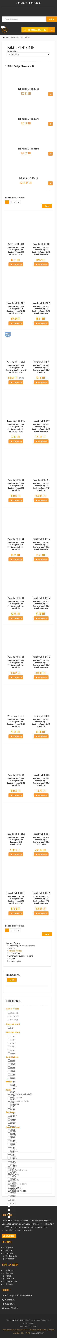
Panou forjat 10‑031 (41, 716)
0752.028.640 (10, 1303)
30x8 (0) (13, 1123)
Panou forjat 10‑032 (16, 775)
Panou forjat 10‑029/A (41, 657)
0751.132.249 (10, 1299)
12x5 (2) (13, 1145)
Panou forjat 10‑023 (16, 480)
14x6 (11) (13, 1159)
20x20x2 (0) (14, 1180)
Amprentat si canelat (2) (19, 1101)
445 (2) (12, 1053)
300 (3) (12, 1071)
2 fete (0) (13, 1085)
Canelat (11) (14, 1104)
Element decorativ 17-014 (17, 1190)
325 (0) (12, 1078)
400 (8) (12, 1039)
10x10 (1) (13, 1141)
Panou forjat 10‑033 (41, 775)
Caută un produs (11, 1281)
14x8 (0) (13, 1162)
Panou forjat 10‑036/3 (16, 834)
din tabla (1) (14, 1013)
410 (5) (12, 1043)
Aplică (12, 979)
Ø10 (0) (13, 1131)
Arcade (12, 958)
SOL (22, 1333)
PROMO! (7, 333)
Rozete (12, 948)
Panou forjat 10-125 (28, 178)
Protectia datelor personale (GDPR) (15, 1330)
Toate (47, 206)
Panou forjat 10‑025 (16, 539)
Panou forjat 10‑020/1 (16, 303)
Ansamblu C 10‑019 (16, 244)
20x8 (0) (13, 1119)
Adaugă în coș (17, 264)
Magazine (9, 1250)
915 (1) (12, 1210)
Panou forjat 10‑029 (16, 657)
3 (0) (11, 1028)
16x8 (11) (13, 1116)
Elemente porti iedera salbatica (22, 945)
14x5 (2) (13, 1155)
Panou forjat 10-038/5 (28, 148)
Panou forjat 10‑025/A (41, 539)
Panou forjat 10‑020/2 (41, 303)
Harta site (9, 1284)
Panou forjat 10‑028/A (41, 598)
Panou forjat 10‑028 (16, 598)
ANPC (28, 1333)
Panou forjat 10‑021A (16, 421)
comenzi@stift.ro (11, 1307)
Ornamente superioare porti (21, 956)
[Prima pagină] (4, 37)
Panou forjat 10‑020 (41, 244)
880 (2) (12, 1207)
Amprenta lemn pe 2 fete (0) (21, 1094)
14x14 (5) (13, 1166)
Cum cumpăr (10, 1258)
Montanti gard (15, 961)
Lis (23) (12, 1108)
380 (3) (12, 1089)
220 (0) (12, 1061)
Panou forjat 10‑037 (41, 834)
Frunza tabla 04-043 (15, 1187)
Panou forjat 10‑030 (16, 716)
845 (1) (12, 1200)
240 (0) (12, 1064)
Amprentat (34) (16, 1097)
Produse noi (10, 1278)
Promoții (8, 1275)
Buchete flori (14, 953)
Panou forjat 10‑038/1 (16, 893)
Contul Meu (37, 2)
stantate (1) (14, 1016)
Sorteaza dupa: (12, 51)
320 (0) (12, 1075)
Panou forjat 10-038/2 (28, 118)
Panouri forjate (12, 37)
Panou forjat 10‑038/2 (41, 893)
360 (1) (12, 1036)
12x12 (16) (14, 1152)
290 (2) (12, 1068)
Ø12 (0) (13, 1134)
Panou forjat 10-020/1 (28, 89)
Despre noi (9, 1247)
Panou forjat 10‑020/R (16, 362)
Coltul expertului (11, 1255)
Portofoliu (9, 1253)
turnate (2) (14, 1020)
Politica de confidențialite (38, 1330)
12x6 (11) (13, 1148)
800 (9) (12, 1196)
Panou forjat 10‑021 (41, 362)
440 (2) (12, 1050)
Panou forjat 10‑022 (41, 421)
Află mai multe (9, 1235)
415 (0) (12, 1046)
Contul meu (9, 1270)
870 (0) (12, 1203)
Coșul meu (9, 1272)
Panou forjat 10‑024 (41, 480)
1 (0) (11, 1138)
